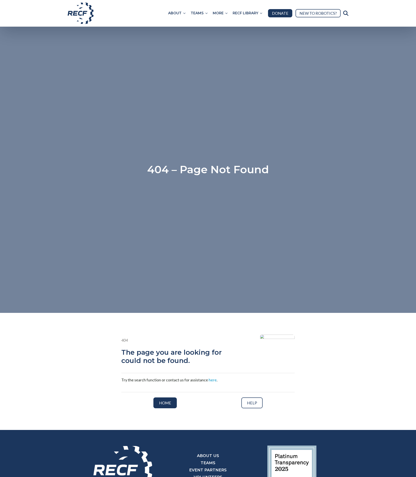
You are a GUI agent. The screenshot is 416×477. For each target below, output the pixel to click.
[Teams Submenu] (207, 13)
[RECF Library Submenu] (261, 13)
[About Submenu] (185, 13)
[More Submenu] (227, 13)
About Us (208, 455)
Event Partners (208, 470)
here (213, 379)
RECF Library (245, 13)
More (218, 13)
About (175, 13)
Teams (197, 13)
